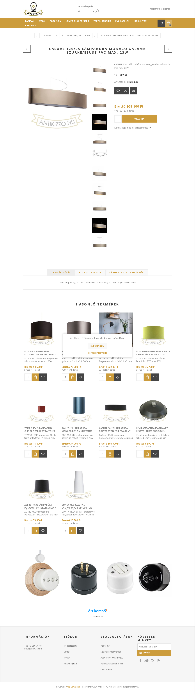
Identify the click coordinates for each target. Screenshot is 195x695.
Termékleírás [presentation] (61, 272)
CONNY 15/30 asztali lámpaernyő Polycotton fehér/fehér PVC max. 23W (77, 507)
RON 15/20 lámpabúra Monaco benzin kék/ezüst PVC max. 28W (77, 431)
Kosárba (139, 119)
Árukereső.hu (97, 617)
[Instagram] (153, 660)
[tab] (61, 272)
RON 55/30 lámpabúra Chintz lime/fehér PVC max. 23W (153, 353)
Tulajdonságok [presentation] (90, 272)
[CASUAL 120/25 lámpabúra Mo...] (27, 49)
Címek (67, 651)
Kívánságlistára (118, 90)
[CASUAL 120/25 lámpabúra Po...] (168, 49)
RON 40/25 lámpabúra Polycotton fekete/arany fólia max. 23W (40, 354)
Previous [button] (27, 575)
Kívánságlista (70, 663)
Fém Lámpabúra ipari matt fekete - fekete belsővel (152, 429)
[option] (97, 575)
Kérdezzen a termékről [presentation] (126, 272)
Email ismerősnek (133, 90)
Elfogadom (97, 346)
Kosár (67, 657)
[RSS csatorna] (159, 660)
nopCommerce (73, 687)
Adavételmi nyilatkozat (112, 657)
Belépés (166, 9)
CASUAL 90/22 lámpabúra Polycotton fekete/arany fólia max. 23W (114, 431)
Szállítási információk (111, 651)
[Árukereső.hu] (97, 612)
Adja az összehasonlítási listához (125, 90)
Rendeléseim (70, 645)
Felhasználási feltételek (112, 663)
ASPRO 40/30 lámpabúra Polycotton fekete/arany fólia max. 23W (40, 507)
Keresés (97, 11)
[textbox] (91, 6)
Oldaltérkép (106, 669)
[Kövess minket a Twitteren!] (147, 660)
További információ (97, 352)
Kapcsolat (105, 645)
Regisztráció (156, 9)
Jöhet (146, 652)
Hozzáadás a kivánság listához (43, 377)
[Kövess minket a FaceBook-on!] (140, 660)
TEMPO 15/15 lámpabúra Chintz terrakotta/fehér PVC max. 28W (39, 431)
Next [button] (167, 575)
